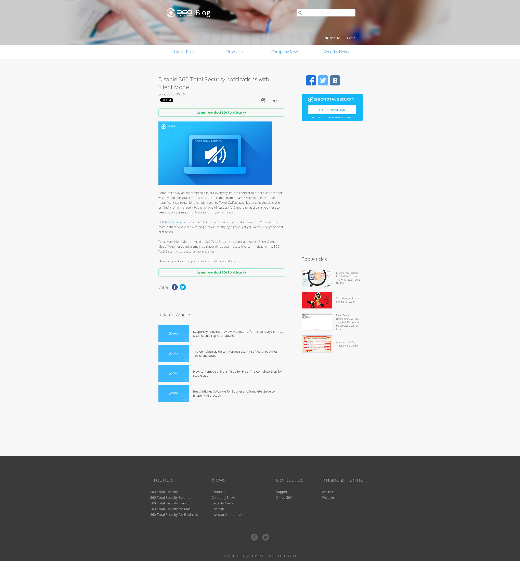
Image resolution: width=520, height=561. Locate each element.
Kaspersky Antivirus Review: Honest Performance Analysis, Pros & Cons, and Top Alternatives (238, 333)
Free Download (332, 110)
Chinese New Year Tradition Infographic (347, 343)
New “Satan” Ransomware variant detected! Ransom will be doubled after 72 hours (348, 322)
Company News (285, 52)
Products (234, 52)
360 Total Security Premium (171, 503)
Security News (336, 52)
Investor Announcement (230, 514)
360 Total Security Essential (171, 497)
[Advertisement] (332, 190)
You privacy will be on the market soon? (348, 299)
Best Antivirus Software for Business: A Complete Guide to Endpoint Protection (234, 393)
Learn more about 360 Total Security (221, 112)
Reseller (328, 497)
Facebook (311, 80)
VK (335, 80)
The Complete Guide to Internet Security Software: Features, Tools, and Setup (235, 353)
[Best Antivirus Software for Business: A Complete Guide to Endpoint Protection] (173, 393)
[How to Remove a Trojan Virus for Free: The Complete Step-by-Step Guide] (173, 373)
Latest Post (184, 52)
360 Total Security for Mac (170, 509)
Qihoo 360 (284, 497)
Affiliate (328, 492)
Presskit (218, 509)
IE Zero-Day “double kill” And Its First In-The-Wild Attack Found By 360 (348, 278)
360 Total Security (170, 222)
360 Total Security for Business (174, 514)
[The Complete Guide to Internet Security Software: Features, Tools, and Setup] (173, 353)
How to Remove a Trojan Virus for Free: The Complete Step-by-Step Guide (238, 373)
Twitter (323, 80)
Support (282, 492)
